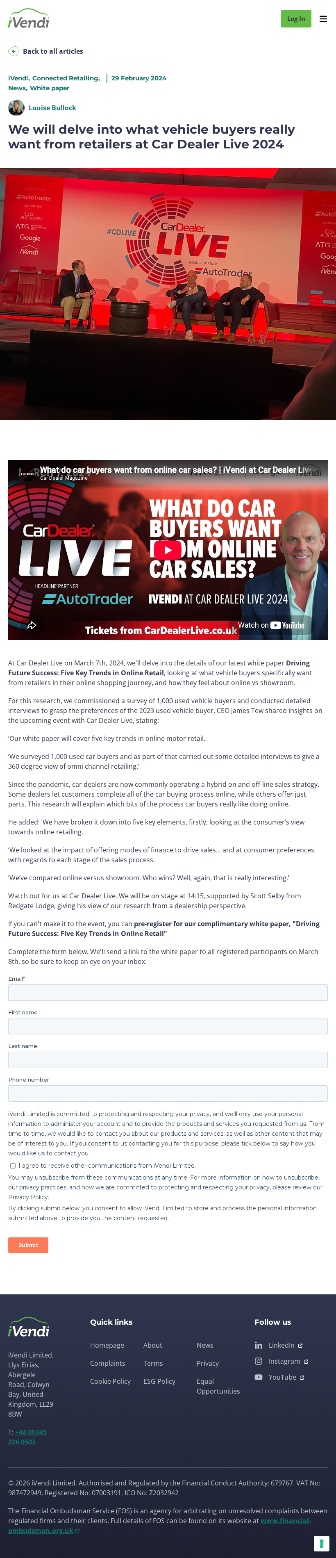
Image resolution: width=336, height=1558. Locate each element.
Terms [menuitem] (153, 1363)
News (17, 88)
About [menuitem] (152, 1345)
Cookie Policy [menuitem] (110, 1381)
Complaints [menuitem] (107, 1363)
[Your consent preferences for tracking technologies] (321, 1543)
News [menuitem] (205, 1345)
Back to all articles (53, 51)
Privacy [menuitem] (208, 1363)
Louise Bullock (52, 108)
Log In (296, 18)
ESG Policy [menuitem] (159, 1381)
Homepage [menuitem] (107, 1345)
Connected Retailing (65, 78)
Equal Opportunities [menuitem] (218, 1386)
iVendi (18, 78)
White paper (49, 88)
